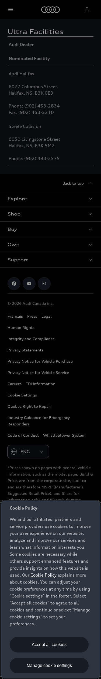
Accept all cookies (49, 644)
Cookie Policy (43, 575)
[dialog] (50, 589)
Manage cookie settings (49, 665)
